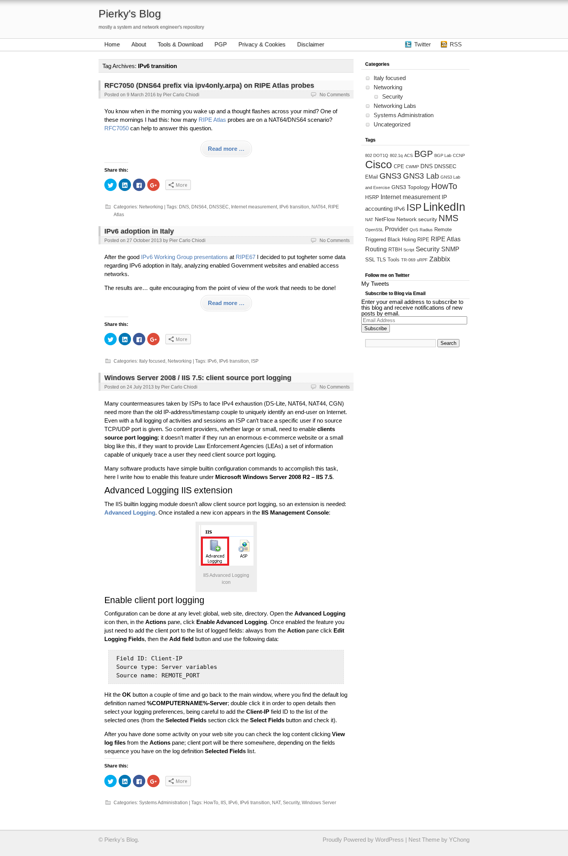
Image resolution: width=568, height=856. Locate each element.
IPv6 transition (294, 207)
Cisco (378, 165)
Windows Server (319, 802)
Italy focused (152, 361)
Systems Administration (163, 802)
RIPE (423, 239)
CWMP (412, 166)
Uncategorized (392, 124)
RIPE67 (245, 257)
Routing (376, 249)
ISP (254, 361)
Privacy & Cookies (262, 44)
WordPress (389, 839)
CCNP (459, 155)
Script (408, 249)
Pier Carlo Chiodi (181, 94)
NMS (448, 218)
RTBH (395, 249)
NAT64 (318, 207)
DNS (184, 207)
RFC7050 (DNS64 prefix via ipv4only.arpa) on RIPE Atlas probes (209, 85)
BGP (423, 154)
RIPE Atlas (212, 119)
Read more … (226, 148)
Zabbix (439, 259)
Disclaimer (310, 44)
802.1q (396, 155)
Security (291, 802)
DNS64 (199, 207)
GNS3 (390, 175)
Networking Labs (395, 105)
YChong (459, 839)
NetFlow (385, 219)
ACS (408, 155)
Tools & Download (180, 44)
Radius (426, 229)
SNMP (450, 249)
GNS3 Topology (410, 187)
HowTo (211, 802)
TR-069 (408, 259)
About (138, 44)
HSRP (372, 197)
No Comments (335, 94)
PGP (220, 44)
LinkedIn (444, 206)
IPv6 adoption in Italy (139, 231)
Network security (416, 219)
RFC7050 (116, 128)
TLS (381, 260)
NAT (276, 802)
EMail (371, 177)
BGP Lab (442, 155)
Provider (396, 228)
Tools (394, 260)
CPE (399, 166)
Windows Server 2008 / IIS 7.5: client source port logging (197, 378)
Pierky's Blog (130, 14)
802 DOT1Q (376, 155)
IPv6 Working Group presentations (184, 257)
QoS (414, 229)
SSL (370, 259)
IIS (223, 802)
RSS (456, 44)
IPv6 (212, 361)
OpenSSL (374, 229)
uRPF (422, 259)
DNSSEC (219, 207)
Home (112, 44)
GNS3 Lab (421, 176)
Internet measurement (254, 207)
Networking (151, 207)
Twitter (422, 44)
